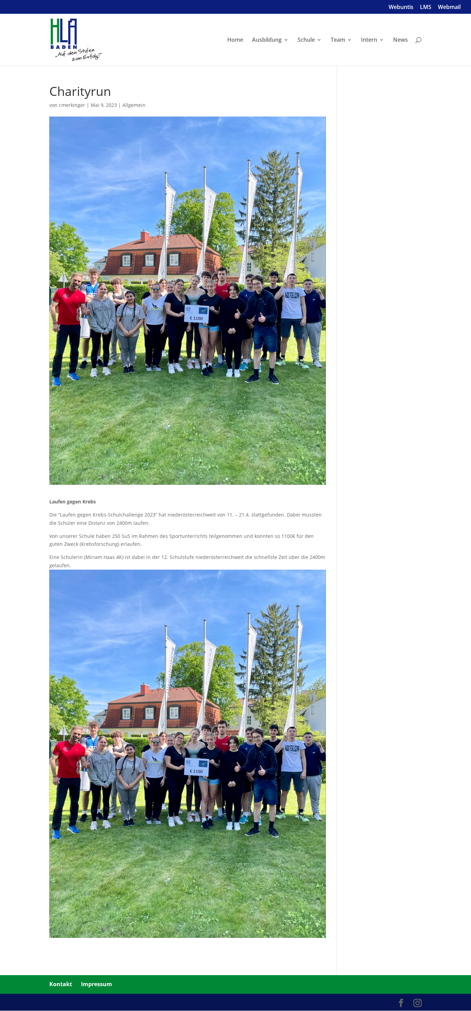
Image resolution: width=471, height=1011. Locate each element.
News (400, 40)
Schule (306, 40)
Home (235, 40)
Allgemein (134, 105)
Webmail (449, 7)
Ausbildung (267, 40)
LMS (425, 7)
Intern (369, 40)
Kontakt (60, 984)
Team (338, 40)
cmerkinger (72, 105)
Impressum (96, 984)
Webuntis (401, 7)
